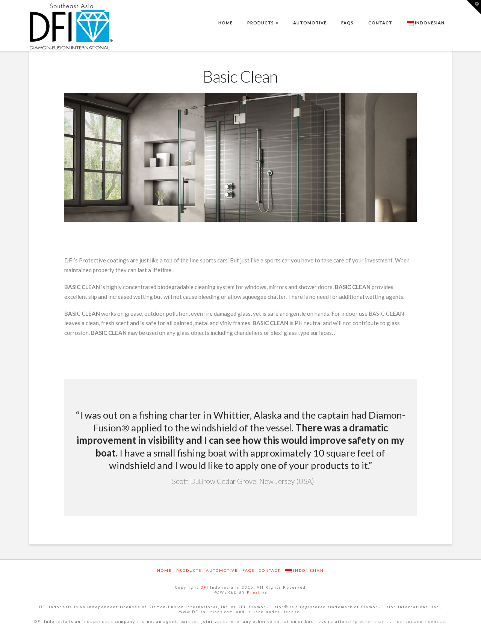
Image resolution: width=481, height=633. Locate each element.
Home (164, 570)
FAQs (248, 570)
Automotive (222, 570)
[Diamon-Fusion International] (71, 26)
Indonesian (429, 22)
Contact (269, 570)
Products (188, 570)
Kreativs (257, 592)
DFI (204, 587)
